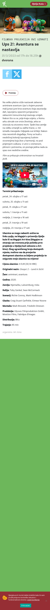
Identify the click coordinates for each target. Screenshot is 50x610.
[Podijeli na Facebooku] (7, 74)
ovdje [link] (11, 236)
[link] (5, 3)
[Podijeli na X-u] (17, 74)
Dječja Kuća (38, 3)
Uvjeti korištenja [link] (33, 600)
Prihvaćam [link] (25, 606)
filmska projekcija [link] (16, 39)
